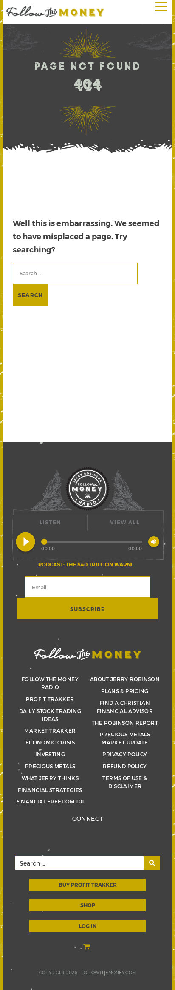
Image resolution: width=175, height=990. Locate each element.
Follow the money (87, 654)
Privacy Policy (124, 754)
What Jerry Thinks (50, 778)
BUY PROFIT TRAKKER (88, 885)
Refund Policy (125, 766)
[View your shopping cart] (87, 946)
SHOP (87, 905)
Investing (50, 754)
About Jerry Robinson (125, 679)
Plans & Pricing (124, 691)
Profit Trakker (50, 699)
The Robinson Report (125, 723)
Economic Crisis (50, 742)
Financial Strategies (50, 790)
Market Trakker (50, 730)
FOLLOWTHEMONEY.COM (108, 972)
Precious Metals (50, 766)
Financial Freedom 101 (50, 801)
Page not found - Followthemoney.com (55, 11)
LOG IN (87, 926)
